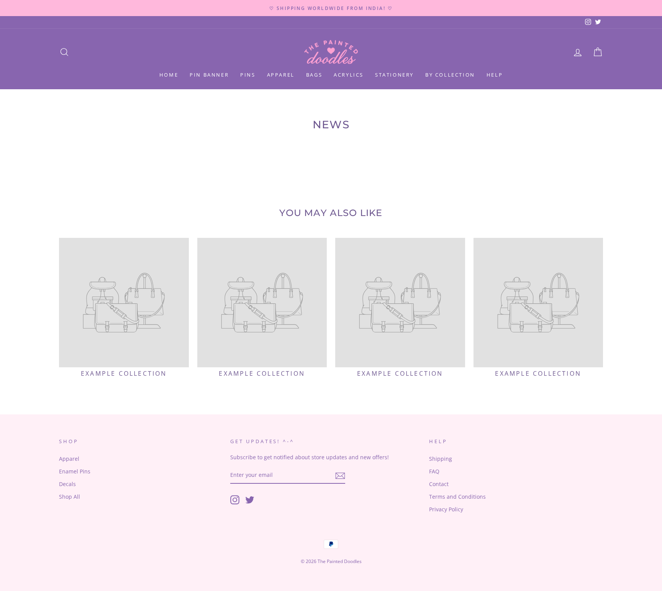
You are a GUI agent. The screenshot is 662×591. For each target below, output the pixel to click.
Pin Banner (209, 74)
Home (168, 74)
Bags (314, 74)
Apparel (281, 74)
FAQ (434, 471)
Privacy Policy (446, 509)
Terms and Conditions (457, 496)
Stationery (394, 74)
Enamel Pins (74, 471)
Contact (439, 484)
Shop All (69, 496)
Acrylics (349, 74)
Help (495, 74)
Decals (67, 484)
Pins (247, 74)
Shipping (440, 458)
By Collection (450, 74)
